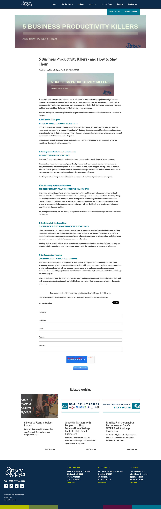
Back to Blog (47, 303)
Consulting (104, 297)
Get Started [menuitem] (132, 4)
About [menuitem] (91, 4)
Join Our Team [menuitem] (106, 4)
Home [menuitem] (54, 4)
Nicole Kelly (53, 70)
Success (96, 297)
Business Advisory (61, 297)
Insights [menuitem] (81, 4)
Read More (48, 449)
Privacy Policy (8, 497)
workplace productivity (85, 297)
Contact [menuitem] (120, 4)
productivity (71, 297)
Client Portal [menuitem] (115, 11)
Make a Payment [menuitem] (131, 11)
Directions (71, 483)
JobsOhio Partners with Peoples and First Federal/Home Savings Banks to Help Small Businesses (78, 428)
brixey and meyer (48, 297)
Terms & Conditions (9, 500)
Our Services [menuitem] (66, 4)
